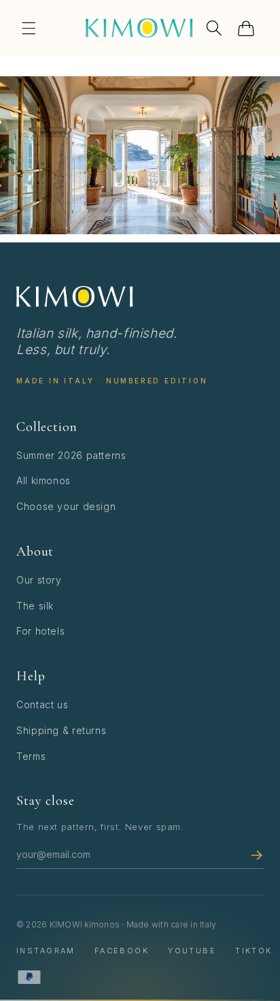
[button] (28, 28)
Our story (39, 580)
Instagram (45, 950)
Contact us (42, 704)
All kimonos (43, 480)
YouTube (192, 950)
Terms (31, 756)
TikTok (254, 950)
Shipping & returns (61, 730)
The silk (35, 605)
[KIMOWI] (74, 296)
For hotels (40, 631)
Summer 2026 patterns (71, 455)
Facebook (121, 950)
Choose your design (66, 506)
